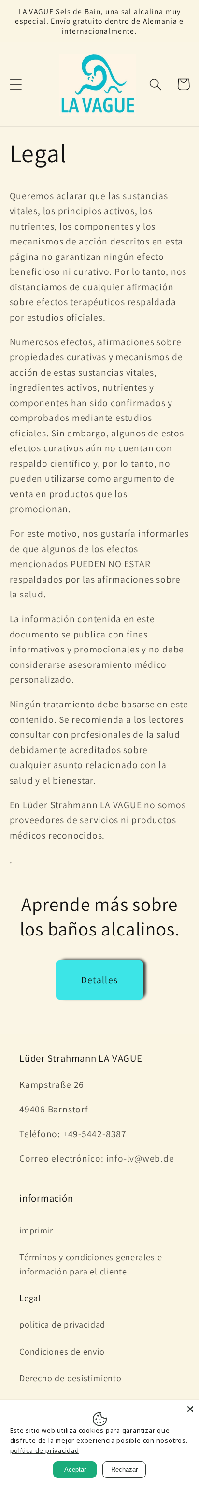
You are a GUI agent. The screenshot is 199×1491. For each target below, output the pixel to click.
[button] (15, 84)
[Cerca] (190, 1409)
